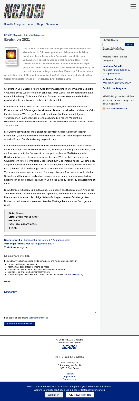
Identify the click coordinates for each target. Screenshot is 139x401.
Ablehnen (53, 394)
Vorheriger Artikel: (29, 243)
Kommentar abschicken (19, 323)
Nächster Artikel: (37, 240)
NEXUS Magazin (13, 35)
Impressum (70, 376)
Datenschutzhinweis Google (113, 50)
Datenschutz (69, 379)
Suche (129, 44)
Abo (30, 24)
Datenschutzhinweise (38, 318)
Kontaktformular (75, 274)
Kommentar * (10, 292)
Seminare (52, 24)
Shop (39, 24)
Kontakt (69, 373)
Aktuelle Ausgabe (14, 24)
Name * (7, 281)
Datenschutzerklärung (93, 389)
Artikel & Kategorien (34, 35)
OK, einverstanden (80, 394)
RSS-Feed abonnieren (116, 109)
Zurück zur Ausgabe (15, 247)
